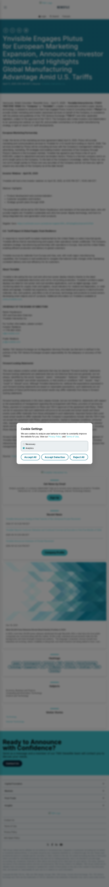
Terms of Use (72, 436)
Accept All (30, 457)
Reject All (78, 457)
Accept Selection (55, 457)
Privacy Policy (55, 436)
